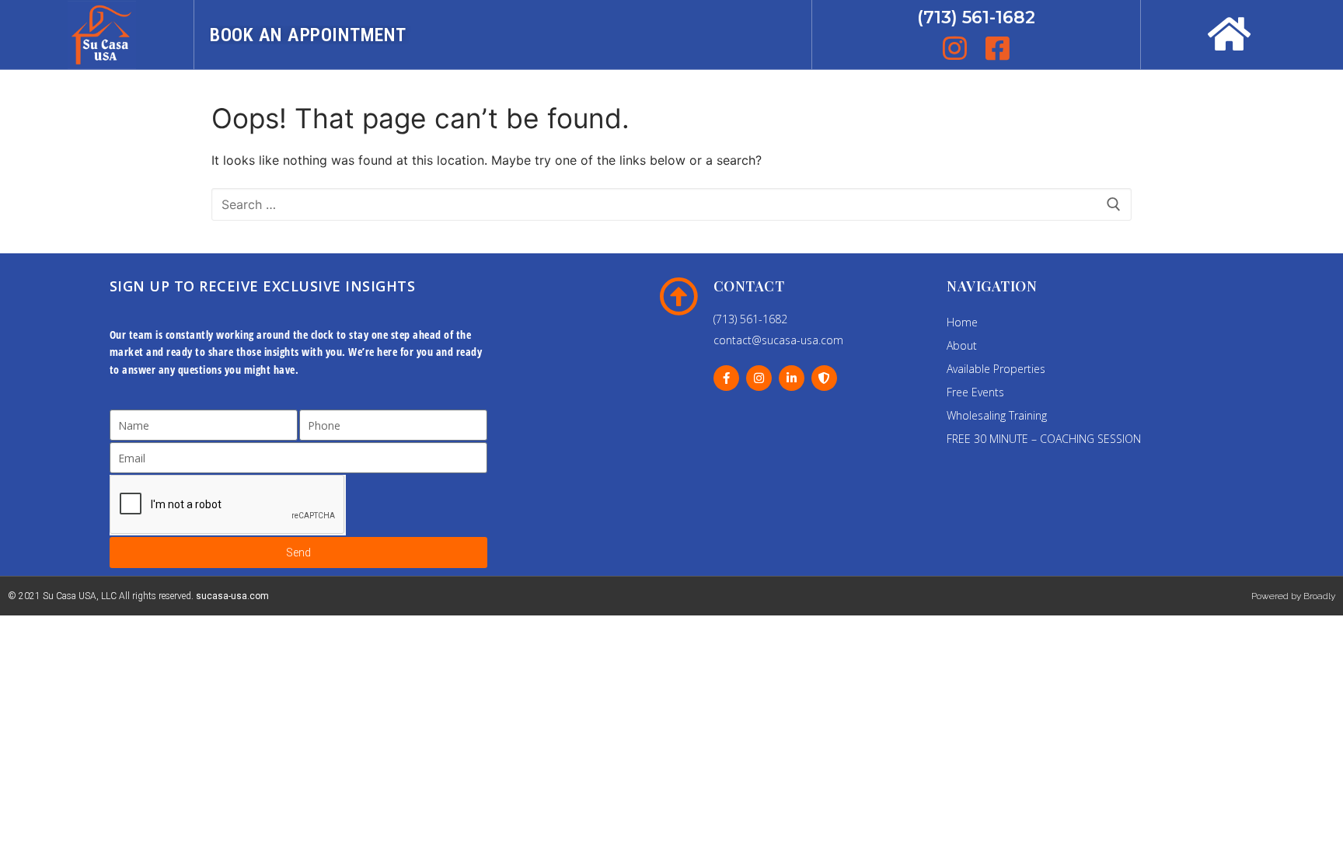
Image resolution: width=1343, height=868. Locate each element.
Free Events (975, 392)
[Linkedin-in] (791, 378)
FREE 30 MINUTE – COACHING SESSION (1044, 438)
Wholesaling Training (997, 415)
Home (962, 322)
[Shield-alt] (824, 378)
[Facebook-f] (726, 378)
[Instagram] (759, 378)
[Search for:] (671, 204)
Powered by (1277, 596)
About (962, 345)
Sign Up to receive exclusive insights (263, 286)
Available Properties (996, 368)
